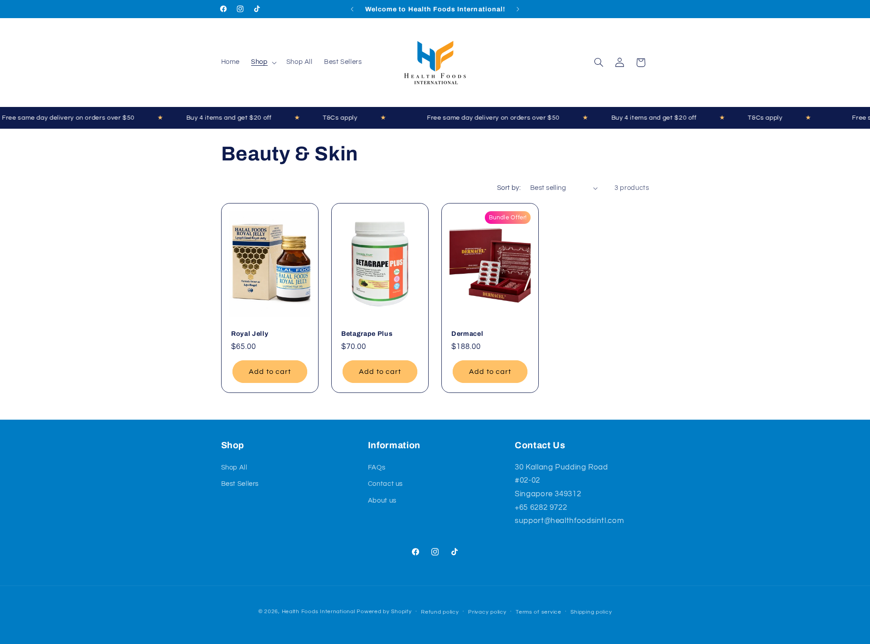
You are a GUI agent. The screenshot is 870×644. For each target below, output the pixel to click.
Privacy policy (487, 612)
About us (382, 500)
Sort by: (509, 187)
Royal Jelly (249, 333)
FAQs (377, 467)
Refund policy (440, 612)
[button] (263, 63)
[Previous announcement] (352, 9)
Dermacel (467, 333)
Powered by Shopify (384, 611)
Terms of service (538, 612)
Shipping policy (591, 612)
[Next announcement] (518, 9)
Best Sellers (240, 483)
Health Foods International (318, 611)
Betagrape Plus (366, 333)
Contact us (385, 483)
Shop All (234, 467)
